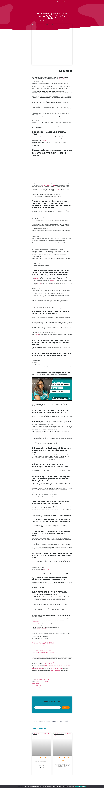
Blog (58, 1)
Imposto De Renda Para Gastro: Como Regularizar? (43, 642)
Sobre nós (46, 1)
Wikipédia (43, 140)
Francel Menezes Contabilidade (48, 185)
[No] (102, 786)
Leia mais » (41, 767)
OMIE (59, 594)
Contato (63, 1)
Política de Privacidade (82, 786)
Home (40, 1)
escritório (36, 278)
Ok (75, 786)
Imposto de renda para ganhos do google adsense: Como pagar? (62, 759)
